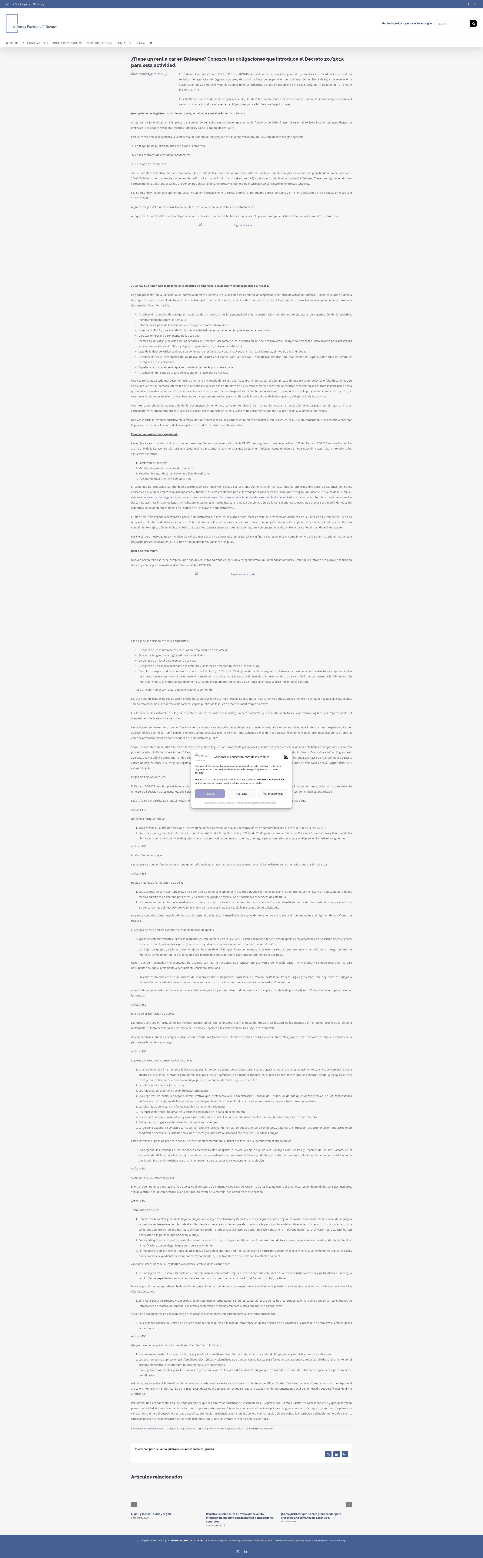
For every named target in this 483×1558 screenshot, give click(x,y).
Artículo (202, 1428)
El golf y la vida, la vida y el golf (151, 1514)
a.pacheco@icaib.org (33, 4)
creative (334, 1540)
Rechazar (241, 793)
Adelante (210, 793)
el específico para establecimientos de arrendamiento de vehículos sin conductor (260, 497)
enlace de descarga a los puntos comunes (171, 497)
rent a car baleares (230, 1428)
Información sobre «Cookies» (220, 802)
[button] (286, 757)
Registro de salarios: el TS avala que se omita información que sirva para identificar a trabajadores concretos (240, 1517)
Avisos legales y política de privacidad (256, 802)
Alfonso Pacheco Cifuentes (149, 1428)
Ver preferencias (273, 793)
